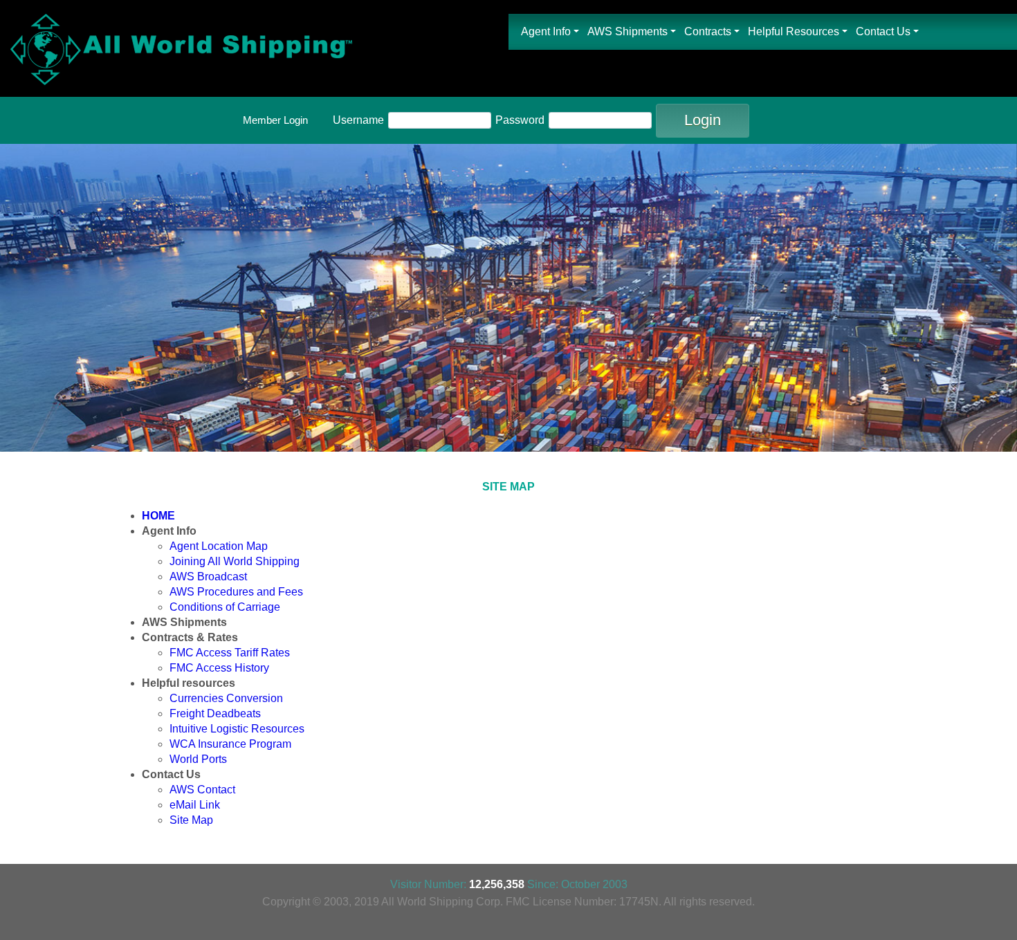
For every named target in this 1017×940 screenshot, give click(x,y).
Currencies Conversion (226, 698)
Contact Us (883, 31)
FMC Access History (219, 668)
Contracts (707, 31)
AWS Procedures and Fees (236, 592)
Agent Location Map (219, 546)
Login (702, 120)
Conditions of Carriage (225, 607)
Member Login (275, 120)
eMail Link (195, 805)
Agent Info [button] (546, 31)
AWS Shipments (627, 31)
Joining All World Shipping (235, 561)
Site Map (191, 820)
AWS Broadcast (208, 576)
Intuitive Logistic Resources (237, 729)
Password (519, 120)
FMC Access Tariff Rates (230, 652)
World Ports (198, 759)
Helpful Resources (793, 31)
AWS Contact (202, 789)
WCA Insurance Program (230, 744)
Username (358, 120)
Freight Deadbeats (215, 713)
